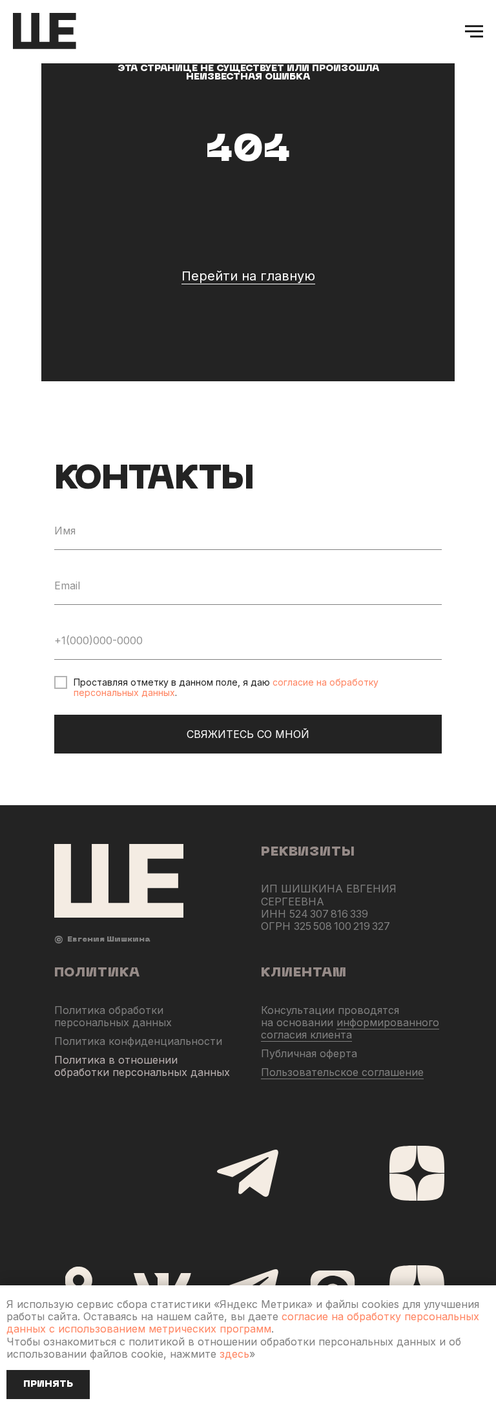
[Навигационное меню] (474, 31)
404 (248, 294)
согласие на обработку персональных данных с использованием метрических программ (242, 1322)
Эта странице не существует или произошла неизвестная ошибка (248, 215)
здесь (234, 1353)
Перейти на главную (248, 419)
